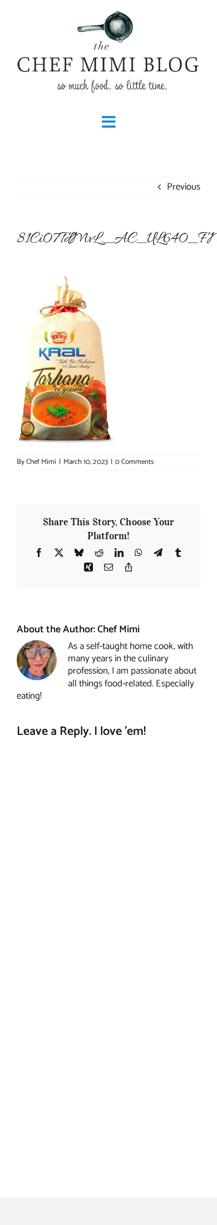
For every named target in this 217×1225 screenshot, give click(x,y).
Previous (183, 187)
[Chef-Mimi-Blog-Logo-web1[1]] (108, 11)
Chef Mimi (41, 462)
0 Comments (134, 462)
